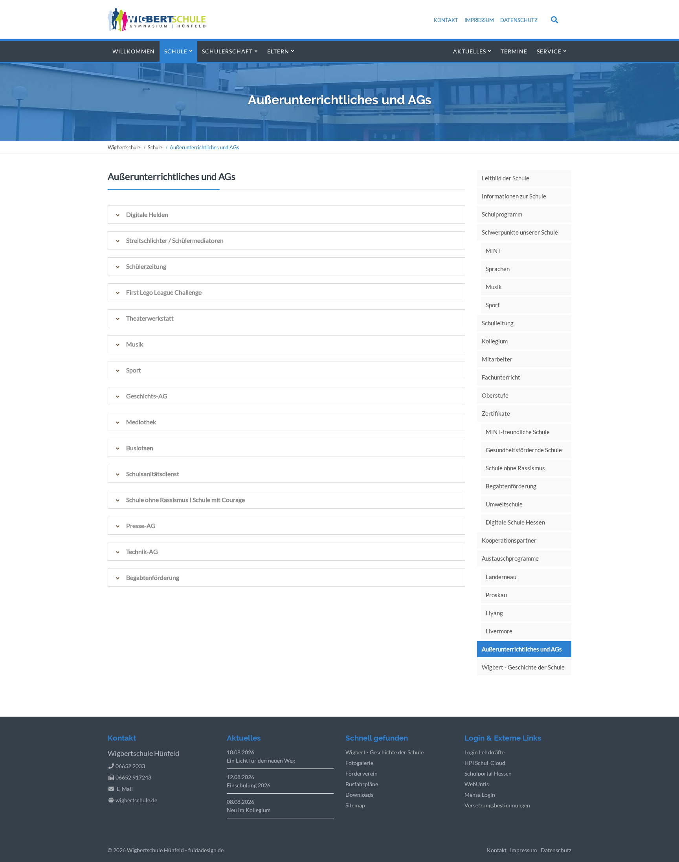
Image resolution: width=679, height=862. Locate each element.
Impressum (479, 20)
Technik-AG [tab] (142, 551)
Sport (493, 304)
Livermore (499, 631)
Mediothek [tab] (141, 421)
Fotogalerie (359, 762)
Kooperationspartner (509, 540)
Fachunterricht (501, 377)
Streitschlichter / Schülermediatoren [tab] (175, 240)
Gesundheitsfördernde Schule (524, 449)
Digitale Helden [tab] (147, 214)
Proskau (496, 594)
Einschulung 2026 (248, 785)
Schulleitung (498, 322)
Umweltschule (504, 504)
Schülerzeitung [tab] (146, 266)
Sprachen (498, 268)
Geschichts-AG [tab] (146, 396)
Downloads (359, 794)
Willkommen (133, 51)
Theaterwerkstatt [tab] (150, 318)
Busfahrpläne (361, 784)
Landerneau (501, 576)
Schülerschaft (227, 51)
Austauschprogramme (510, 558)
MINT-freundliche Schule (518, 431)
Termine (514, 51)
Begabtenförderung (511, 486)
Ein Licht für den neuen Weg (261, 760)
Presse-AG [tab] (141, 525)
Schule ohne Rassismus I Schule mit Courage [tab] (185, 499)
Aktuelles (469, 51)
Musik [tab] (134, 344)
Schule (175, 51)
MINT (493, 250)
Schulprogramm (502, 214)
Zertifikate (496, 413)
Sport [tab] (133, 370)
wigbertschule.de (136, 800)
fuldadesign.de (206, 850)
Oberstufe (495, 395)
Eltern (278, 51)
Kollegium (495, 341)
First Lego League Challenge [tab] (164, 292)
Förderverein (361, 773)
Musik (494, 286)
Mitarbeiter (497, 359)
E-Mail (125, 788)
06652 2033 (130, 766)
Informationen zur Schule (514, 196)
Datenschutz (519, 20)
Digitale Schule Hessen (515, 522)
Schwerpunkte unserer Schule (520, 232)
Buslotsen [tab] (139, 447)
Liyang (494, 612)
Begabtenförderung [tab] (152, 577)
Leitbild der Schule (505, 178)
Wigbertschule (124, 147)
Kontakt (446, 20)
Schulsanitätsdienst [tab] (152, 473)
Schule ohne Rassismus (515, 467)
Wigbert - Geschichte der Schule (523, 667)
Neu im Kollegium (249, 810)
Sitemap (355, 805)
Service (549, 51)
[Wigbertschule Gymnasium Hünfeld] (157, 29)
